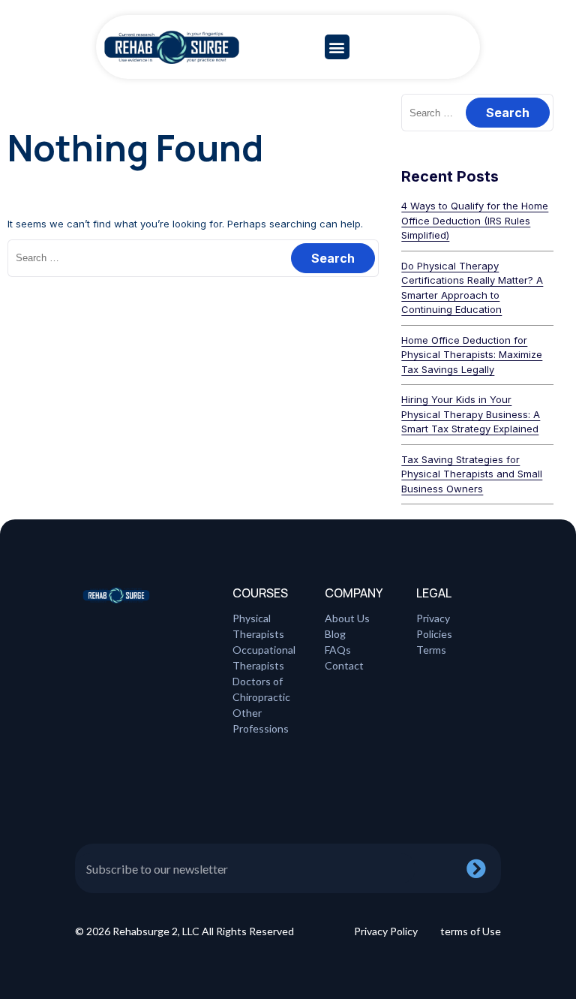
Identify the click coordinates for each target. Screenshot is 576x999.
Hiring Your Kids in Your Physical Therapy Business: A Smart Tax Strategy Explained (470, 414)
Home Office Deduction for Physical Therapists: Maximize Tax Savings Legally (471, 354)
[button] (337, 47)
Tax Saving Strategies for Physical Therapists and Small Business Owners (471, 474)
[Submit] (483, 868)
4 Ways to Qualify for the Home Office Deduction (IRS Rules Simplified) (474, 220)
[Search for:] (193, 257)
